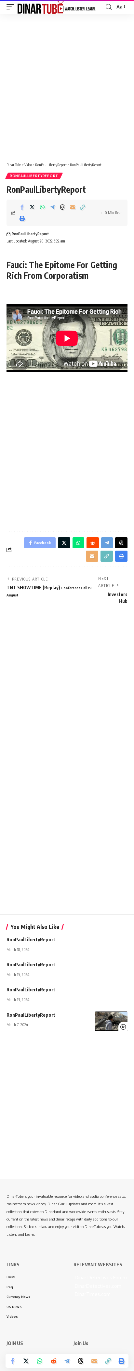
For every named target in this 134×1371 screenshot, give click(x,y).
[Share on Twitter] (32, 207)
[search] (108, 7)
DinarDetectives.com (97, 1286)
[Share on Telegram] (52, 207)
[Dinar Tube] (57, 7)
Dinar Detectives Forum (100, 1277)
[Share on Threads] (62, 207)
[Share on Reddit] (53, 1361)
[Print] (22, 218)
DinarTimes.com (92, 1294)
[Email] (72, 207)
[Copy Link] (82, 207)
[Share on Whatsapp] (42, 207)
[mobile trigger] (12, 7)
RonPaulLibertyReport (34, 176)
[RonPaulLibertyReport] (111, 1021)
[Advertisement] (67, 85)
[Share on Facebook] (22, 207)
